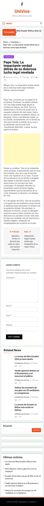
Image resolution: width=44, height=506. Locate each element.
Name (9, 306)
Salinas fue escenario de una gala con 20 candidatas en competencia (27, 390)
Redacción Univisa (12, 77)
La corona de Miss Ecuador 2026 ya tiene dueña (24, 31)
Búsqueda (7, 426)
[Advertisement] (22, 148)
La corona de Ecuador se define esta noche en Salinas (26, 407)
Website (9, 325)
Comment (10, 278)
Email (9, 315)
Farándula (8, 57)
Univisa (22, 11)
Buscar (36, 430)
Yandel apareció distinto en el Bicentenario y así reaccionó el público (27, 373)
